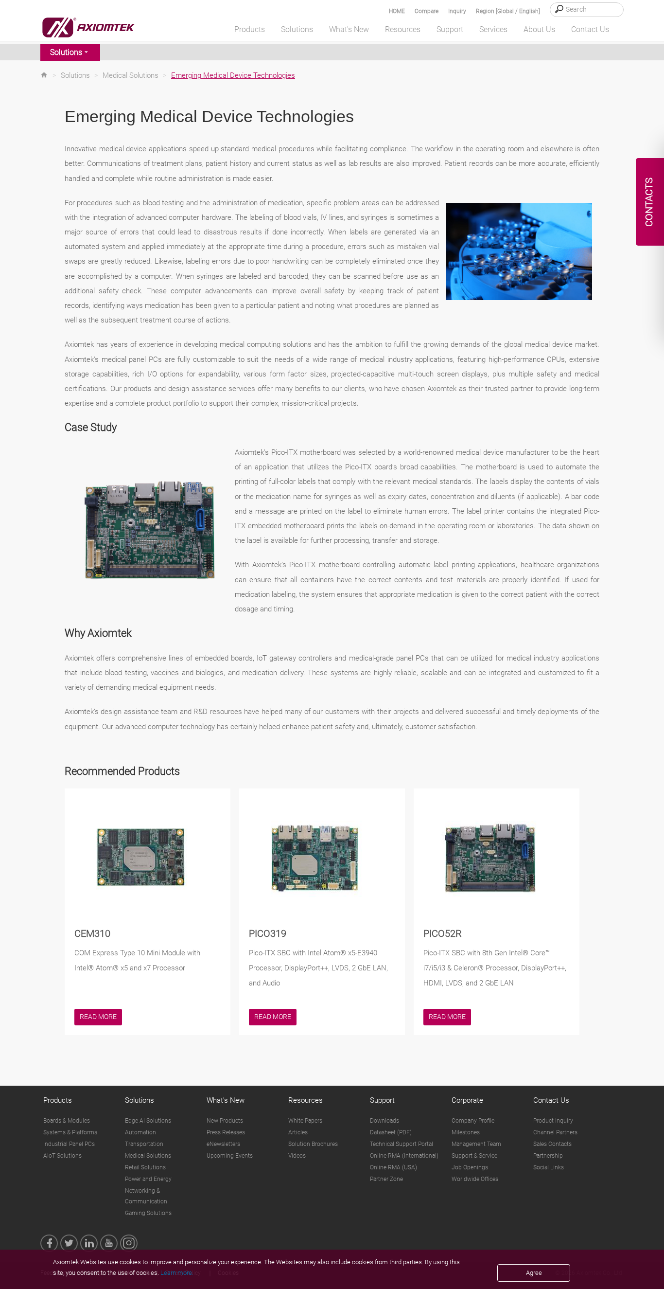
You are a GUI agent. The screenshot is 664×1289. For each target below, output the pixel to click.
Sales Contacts (552, 1144)
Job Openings (470, 1167)
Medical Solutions (130, 75)
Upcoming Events (230, 1155)
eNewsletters (223, 1144)
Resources (305, 1100)
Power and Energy (148, 1179)
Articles (298, 1132)
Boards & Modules (66, 1120)
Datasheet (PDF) (391, 1132)
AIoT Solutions (62, 1155)
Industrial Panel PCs (69, 1144)
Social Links (548, 1167)
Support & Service (474, 1155)
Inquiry (457, 11)
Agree (534, 1272)
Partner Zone (386, 1179)
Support (382, 1100)
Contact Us (551, 1100)
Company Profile (473, 1120)
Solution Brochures (313, 1144)
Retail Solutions (145, 1167)
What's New (226, 1100)
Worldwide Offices (475, 1179)
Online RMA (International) (404, 1155)
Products (57, 1100)
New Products (225, 1120)
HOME (397, 11)
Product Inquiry (553, 1120)
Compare (426, 11)
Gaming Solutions (148, 1213)
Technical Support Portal (401, 1144)
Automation (140, 1132)
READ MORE (98, 1016)
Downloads (384, 1120)
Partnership (548, 1155)
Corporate (467, 1100)
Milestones (466, 1132)
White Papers (305, 1120)
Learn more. (176, 1272)
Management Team (476, 1144)
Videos (297, 1155)
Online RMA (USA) (393, 1167)
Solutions (66, 52)
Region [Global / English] (508, 11)
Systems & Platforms (70, 1132)
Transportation (144, 1144)
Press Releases (226, 1132)
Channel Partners (555, 1132)
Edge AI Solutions (148, 1120)
